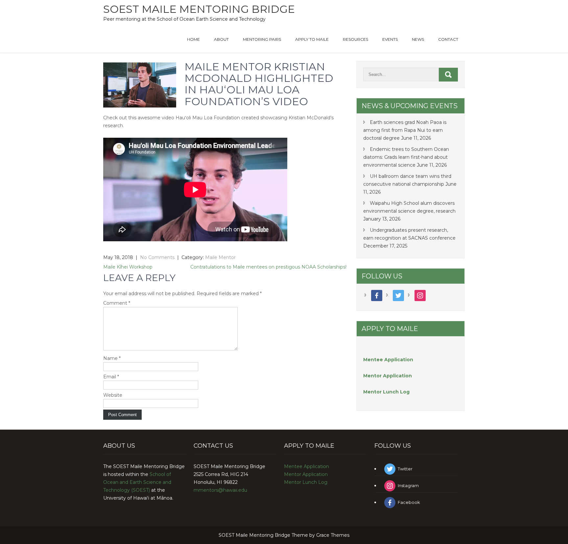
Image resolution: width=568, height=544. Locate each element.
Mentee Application (388, 360)
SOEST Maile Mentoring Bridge (199, 9)
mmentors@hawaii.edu (220, 490)
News (418, 39)
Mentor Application (306, 474)
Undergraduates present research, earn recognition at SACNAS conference (409, 234)
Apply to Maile (312, 39)
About (221, 39)
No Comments (157, 257)
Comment (116, 303)
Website (112, 395)
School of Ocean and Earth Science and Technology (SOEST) (137, 482)
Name (112, 358)
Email (111, 377)
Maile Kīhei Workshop (128, 267)
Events (390, 39)
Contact (448, 39)
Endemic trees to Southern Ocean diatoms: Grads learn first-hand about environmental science (406, 157)
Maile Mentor (220, 257)
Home (193, 39)
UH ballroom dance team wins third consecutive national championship (407, 180)
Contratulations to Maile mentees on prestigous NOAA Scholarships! (268, 267)
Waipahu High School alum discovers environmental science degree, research (409, 207)
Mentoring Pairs (262, 39)
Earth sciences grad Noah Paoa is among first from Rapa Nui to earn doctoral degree (404, 130)
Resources (355, 39)
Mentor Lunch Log (305, 482)
